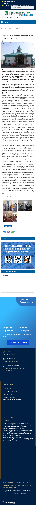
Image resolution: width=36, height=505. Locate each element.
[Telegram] (14, 232)
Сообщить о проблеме (18, 342)
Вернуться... (8, 226)
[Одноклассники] (6, 232)
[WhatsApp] (12, 232)
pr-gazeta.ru (14, 482)
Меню (6, 22)
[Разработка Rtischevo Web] (17, 501)
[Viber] (9, 232)
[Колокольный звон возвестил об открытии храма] (10, 205)
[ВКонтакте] (4, 232)
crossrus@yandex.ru (9, 1)
